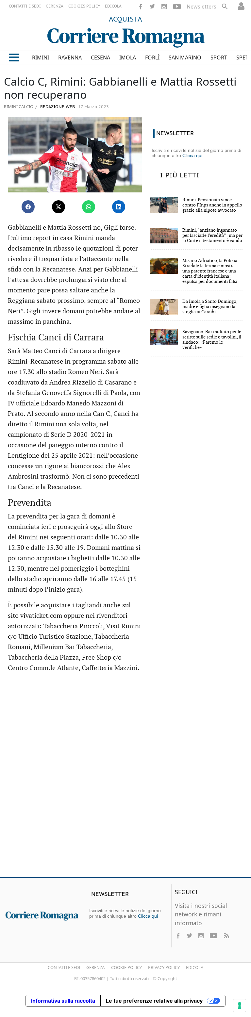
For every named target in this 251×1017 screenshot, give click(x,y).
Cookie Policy (126, 967)
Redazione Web (57, 107)
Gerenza (95, 967)
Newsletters (201, 6)
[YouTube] (177, 6)
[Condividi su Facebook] (28, 206)
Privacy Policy (164, 967)
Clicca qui (192, 155)
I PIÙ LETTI (179, 175)
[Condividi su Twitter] (58, 206)
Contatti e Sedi (64, 967)
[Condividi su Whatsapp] (88, 206)
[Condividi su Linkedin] (118, 206)
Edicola (194, 967)
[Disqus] (125, 778)
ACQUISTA (125, 20)
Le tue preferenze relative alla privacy (154, 1000)
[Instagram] (164, 6)
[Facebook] (140, 6)
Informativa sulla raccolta (63, 1000)
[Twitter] (152, 6)
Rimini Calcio (18, 106)
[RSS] (226, 935)
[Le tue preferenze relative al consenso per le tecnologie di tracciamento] (239, 1005)
